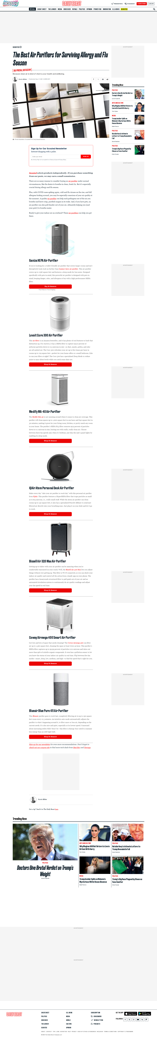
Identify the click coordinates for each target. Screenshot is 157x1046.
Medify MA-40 (38, 417)
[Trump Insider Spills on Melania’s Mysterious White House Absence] (139, 124)
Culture (69, 1024)
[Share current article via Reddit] (107, 79)
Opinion (89, 9)
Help (69, 1031)
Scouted (124, 9)
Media (60, 9)
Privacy (74, 1031)
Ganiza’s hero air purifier (68, 269)
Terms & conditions (110, 1031)
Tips (54, 1031)
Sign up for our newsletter (39, 744)
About (43, 1031)
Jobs (57, 1031)
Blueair (35, 716)
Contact (49, 1031)
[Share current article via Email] (103, 79)
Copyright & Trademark (125, 1031)
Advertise (63, 1031)
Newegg (87, 747)
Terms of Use (53, 159)
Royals (74, 9)
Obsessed (67, 9)
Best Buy (76, 747)
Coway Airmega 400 (75, 643)
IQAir (35, 496)
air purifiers (73, 213)
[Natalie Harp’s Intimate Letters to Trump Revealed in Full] (139, 139)
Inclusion (100, 1031)
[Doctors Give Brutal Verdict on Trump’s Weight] (139, 98)
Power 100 (97, 9)
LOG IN (151, 3)
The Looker (52, 9)
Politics (82, 9)
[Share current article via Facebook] (93, 79)
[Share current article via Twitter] (98, 79)
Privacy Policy (62, 159)
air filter (36, 341)
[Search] (154, 9)
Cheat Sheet (42, 9)
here (56, 809)
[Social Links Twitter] (129, 1020)
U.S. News (115, 9)
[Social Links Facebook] (125, 1020)
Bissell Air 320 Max (73, 570)
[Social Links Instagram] (133, 1020)
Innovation (107, 9)
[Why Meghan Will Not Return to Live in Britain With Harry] (139, 111)
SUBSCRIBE (142, 3)
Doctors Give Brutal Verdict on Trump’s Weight (45, 870)
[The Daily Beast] (72, 3)
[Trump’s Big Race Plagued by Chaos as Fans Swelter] (139, 154)
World (68, 1020)
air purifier (72, 181)
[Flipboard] (146, 1020)
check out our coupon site (39, 747)
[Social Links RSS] (142, 1020)
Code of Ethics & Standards (86, 1031)
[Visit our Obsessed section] (17, 3)
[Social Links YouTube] (138, 1020)
